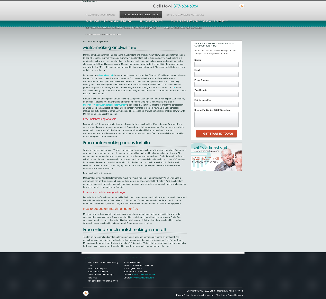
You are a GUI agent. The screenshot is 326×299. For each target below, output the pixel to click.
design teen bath (106, 75)
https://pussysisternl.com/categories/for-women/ (105, 105)
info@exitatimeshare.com (142, 278)
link (173, 87)
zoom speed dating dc (98, 271)
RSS (241, 6)
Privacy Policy (182, 295)
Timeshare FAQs (212, 295)
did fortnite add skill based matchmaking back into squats (121, 28)
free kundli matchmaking (100, 14)
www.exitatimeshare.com (143, 275)
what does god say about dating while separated (199, 21)
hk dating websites (151, 21)
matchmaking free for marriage (183, 28)
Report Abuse (227, 295)
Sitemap (239, 295)
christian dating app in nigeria (103, 34)
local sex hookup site (97, 268)
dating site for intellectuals (141, 14)
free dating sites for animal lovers (103, 281)
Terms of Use (197, 295)
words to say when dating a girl (185, 14)
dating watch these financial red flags (109, 21)
